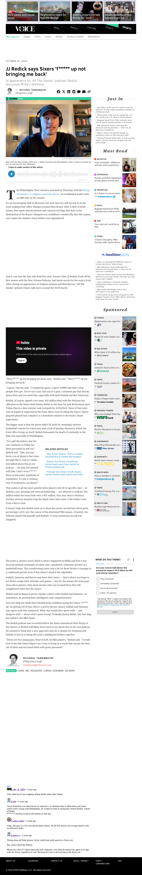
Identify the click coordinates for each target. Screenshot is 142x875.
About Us (10, 860)
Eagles (27, 36)
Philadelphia (36, 671)
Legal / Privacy (80, 860)
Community (102, 457)
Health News (102, 472)
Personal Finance (105, 410)
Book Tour (101, 333)
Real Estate (102, 348)
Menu (10, 29)
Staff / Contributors (103, 862)
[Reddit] (74, 92)
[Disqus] (48, 747)
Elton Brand (58, 671)
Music (99, 205)
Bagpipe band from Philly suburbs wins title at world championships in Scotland (114, 121)
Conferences (103, 441)
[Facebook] (58, 92)
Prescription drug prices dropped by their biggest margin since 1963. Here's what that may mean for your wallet (115, 296)
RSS (119, 860)
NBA (20, 98)
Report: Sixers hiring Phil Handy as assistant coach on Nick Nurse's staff (112, 133)
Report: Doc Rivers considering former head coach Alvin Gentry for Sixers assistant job (62, 464)
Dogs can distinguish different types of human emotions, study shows (113, 262)
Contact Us (56, 860)
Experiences (102, 174)
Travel (100, 364)
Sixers (48, 36)
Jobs (99, 221)
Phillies (59, 36)
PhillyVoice (25, 29)
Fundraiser (102, 395)
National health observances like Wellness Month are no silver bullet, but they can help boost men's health (115, 276)
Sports (126, 28)
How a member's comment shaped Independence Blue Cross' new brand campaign (112, 284)
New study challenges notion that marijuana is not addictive (111, 290)
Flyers (38, 36)
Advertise (33, 860)
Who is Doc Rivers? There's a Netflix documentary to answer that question (64, 455)
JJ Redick (47, 671)
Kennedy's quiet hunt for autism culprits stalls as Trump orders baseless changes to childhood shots (115, 109)
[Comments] (79, 92)
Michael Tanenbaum (32, 89)
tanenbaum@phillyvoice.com (37, 664)
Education (101, 159)
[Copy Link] (89, 92)
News (56, 28)
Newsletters (94, 36)
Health (74, 28)
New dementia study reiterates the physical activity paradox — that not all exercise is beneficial (113, 127)
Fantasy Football (75, 36)
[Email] (84, 92)
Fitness (100, 318)
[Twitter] (63, 92)
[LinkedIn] (69, 92)
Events (109, 28)
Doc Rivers (69, 671)
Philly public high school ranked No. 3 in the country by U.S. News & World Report (114, 116)
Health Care (102, 503)
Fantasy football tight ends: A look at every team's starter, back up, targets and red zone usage (115, 140)
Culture (91, 27)
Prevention (102, 190)
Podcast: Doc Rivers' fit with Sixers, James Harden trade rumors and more (64, 473)
